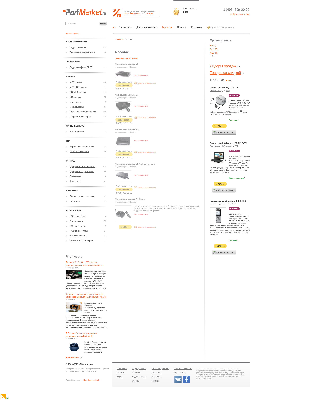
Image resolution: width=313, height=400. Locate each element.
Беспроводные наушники (82, 196)
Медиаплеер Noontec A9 (127, 129)
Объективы (75, 176)
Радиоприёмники (78, 47)
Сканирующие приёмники (82, 52)
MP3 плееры (76, 82)
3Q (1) (213, 45)
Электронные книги (79, 151)
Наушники (75, 201)
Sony (228, 91)
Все (228, 80)
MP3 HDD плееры (78, 87)
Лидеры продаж (223, 66)
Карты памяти (76, 221)
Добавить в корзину (225, 132)
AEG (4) (214, 53)
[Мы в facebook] (186, 383)
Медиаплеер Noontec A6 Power (130, 199)
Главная (119, 39)
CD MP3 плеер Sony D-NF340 (224, 88)
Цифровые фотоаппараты (82, 166)
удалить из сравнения (146, 83)
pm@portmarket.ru (239, 14)
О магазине (125, 27)
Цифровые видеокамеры (82, 171)
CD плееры (75, 97)
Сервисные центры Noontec (126, 58)
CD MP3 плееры (216, 91)
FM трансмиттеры (78, 226)
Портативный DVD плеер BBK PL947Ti (228, 143)
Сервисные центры (183, 369)
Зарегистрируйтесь (132, 14)
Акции (119, 377)
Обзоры (135, 381)
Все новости (72, 357)
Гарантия (167, 27)
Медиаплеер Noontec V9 (126, 64)
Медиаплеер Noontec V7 (126, 95)
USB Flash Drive (78, 216)
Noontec (132, 67)
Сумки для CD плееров (81, 240)
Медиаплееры (121, 67)
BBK (236, 146)
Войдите (149, 14)
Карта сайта (180, 373)
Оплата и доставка (160, 369)
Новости (120, 373)
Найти (103, 23)
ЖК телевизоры (77, 131)
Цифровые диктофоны (219, 204)
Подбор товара (139, 369)
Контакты (196, 27)
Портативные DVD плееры (221, 146)
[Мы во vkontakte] (178, 383)
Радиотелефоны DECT (81, 67)
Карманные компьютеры (82, 146)
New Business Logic (91, 380)
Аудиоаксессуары (79, 231)
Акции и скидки (72, 33)
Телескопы (75, 181)
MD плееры (75, 102)
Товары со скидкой (225, 73)
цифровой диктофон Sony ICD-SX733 (228, 201)
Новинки (136, 373)
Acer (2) (213, 49)
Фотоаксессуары (78, 236)
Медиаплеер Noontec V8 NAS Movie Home (135, 164)
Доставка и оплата (146, 27)
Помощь (181, 27)
